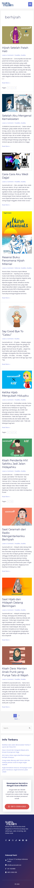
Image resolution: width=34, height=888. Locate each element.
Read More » (6, 83)
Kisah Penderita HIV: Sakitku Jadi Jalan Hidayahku (15, 464)
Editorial (17, 268)
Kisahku (23, 55)
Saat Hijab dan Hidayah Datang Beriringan (12, 603)
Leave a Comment (8, 55)
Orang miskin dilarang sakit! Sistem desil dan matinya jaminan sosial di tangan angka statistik (16, 762)
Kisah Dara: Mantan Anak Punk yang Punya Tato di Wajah (15, 672)
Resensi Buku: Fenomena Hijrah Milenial (13, 261)
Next (17, 719)
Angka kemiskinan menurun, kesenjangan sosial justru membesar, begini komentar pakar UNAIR (17, 770)
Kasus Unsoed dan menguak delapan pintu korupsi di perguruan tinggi (15, 751)
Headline (17, 55)
